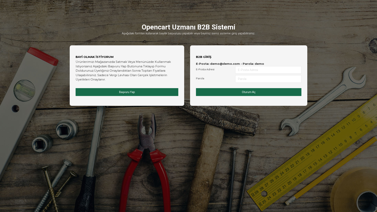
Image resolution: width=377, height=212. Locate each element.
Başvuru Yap (127, 92)
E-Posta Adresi (205, 69)
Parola (200, 78)
